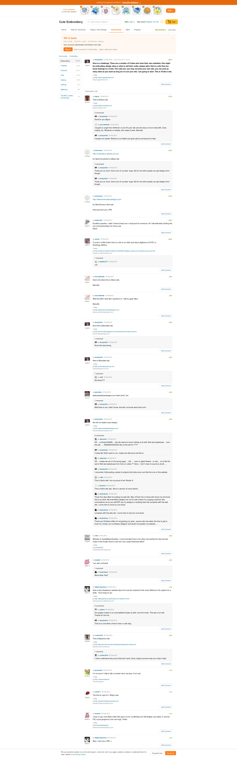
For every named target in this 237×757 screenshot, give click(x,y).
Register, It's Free (152, 22)
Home (63, 29)
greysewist (98, 670)
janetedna (98, 392)
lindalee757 (104, 261)
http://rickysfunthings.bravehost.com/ (107, 701)
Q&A (128, 29)
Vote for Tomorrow (78, 29)
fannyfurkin (99, 59)
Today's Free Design (98, 29)
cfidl (101, 377)
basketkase (104, 494)
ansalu (97, 239)
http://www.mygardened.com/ (104, 77)
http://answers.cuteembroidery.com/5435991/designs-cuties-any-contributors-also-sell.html (125, 251)
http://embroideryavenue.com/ (105, 366)
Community (116, 29)
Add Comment (166, 84)
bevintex (103, 485)
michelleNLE (99, 547)
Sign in (68, 49)
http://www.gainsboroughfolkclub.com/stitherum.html (112, 599)
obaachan (103, 439)
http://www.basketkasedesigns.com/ (106, 428)
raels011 (98, 692)
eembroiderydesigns (102, 725)
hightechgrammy (101, 587)
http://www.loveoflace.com (103, 105)
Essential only (157, 753)
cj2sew (102, 609)
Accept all (170, 753)
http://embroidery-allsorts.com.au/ (106, 153)
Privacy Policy (80, 754)
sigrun (97, 96)
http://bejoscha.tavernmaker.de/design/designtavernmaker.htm (115, 644)
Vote (171, 10)
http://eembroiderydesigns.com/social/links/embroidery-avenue (116, 331)
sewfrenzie (98, 220)
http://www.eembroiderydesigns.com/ (107, 199)
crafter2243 (99, 635)
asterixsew (98, 150)
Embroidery (74, 56)
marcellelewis (104, 124)
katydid (97, 560)
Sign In (132, 22)
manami (97, 713)
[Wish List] (162, 21)
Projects (137, 29)
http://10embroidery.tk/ (102, 679)
